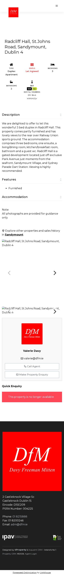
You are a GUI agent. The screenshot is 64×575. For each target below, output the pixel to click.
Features (9, 179)
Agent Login (31, 553)
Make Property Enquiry (33, 374)
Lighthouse (45, 572)
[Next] (54, 272)
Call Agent (33, 366)
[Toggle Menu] (56, 6)
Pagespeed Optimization (25, 572)
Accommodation (15, 197)
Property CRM (9, 553)
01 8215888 (19, 516)
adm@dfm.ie (19, 524)
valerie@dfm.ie (33, 358)
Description (11, 115)
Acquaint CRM (35, 550)
